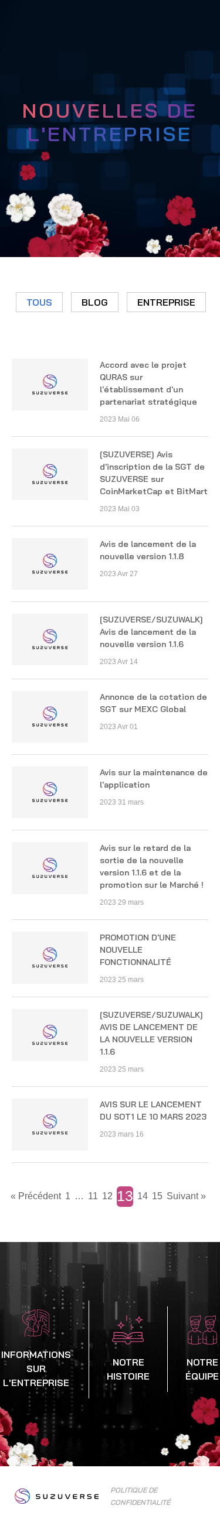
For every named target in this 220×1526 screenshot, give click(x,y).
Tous (39, 302)
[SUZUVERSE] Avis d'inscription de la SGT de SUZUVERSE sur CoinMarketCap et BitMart (154, 473)
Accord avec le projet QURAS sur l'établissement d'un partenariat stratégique (148, 383)
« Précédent (36, 1196)
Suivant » (186, 1196)
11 (93, 1196)
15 (157, 1196)
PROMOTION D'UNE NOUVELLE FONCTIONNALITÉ (138, 949)
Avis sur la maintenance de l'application (154, 778)
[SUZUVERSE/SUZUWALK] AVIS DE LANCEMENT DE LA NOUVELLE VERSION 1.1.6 (151, 1033)
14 (142, 1196)
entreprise (166, 302)
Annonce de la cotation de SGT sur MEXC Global (153, 703)
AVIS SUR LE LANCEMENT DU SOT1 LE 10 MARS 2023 (153, 1110)
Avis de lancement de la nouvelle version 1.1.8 (148, 550)
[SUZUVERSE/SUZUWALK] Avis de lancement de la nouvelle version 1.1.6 (151, 631)
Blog (95, 302)
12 (107, 1196)
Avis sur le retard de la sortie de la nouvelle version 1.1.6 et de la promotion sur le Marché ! (152, 866)
